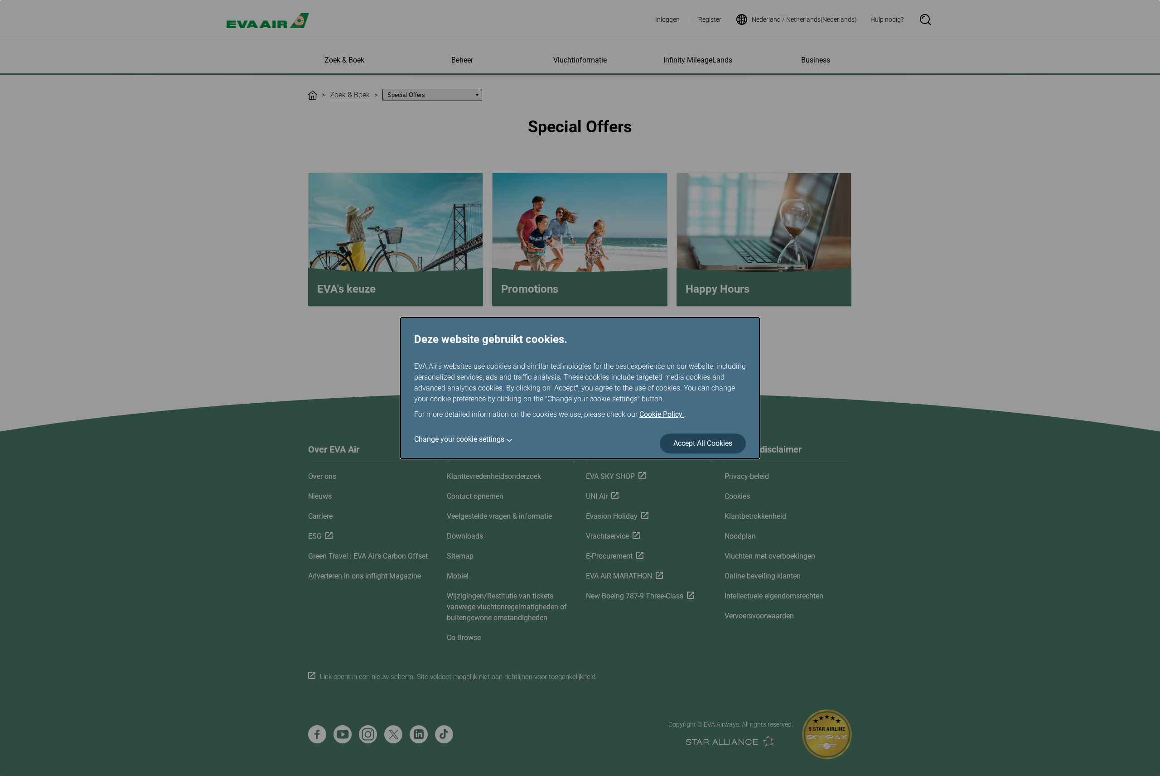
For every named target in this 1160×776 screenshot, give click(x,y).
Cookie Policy (661, 414)
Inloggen (667, 19)
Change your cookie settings (459, 439)
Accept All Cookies (702, 443)
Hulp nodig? (887, 19)
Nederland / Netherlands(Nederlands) (804, 19)
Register (709, 19)
